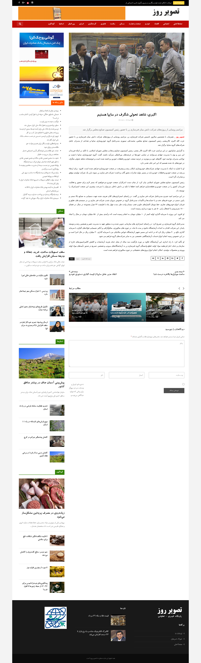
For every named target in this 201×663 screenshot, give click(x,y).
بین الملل (71, 24)
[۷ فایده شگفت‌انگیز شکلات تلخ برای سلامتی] (57, 540)
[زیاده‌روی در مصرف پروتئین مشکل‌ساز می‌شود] (41, 493)
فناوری (103, 24)
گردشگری (92, 24)
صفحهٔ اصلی (177, 24)
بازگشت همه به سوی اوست (49, 121)
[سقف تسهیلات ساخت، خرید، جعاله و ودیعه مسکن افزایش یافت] (41, 233)
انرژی (81, 24)
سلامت (112, 24)
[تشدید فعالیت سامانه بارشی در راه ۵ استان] (57, 410)
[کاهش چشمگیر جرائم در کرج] (57, 441)
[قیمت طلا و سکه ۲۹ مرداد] (118, 619)
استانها (61, 24)
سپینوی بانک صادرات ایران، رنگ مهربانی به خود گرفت (40, 198)
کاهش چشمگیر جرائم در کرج (36, 437)
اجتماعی (166, 24)
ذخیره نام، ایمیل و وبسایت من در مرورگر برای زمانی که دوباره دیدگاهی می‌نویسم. (76, 390)
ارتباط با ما (178, 633)
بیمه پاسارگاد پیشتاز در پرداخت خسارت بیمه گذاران (41, 194)
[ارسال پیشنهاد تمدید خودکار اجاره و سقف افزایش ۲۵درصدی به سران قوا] (57, 326)
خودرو (147, 24)
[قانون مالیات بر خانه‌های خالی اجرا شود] (57, 279)
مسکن (121, 24)
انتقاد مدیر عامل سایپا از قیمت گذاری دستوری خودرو (92, 273)
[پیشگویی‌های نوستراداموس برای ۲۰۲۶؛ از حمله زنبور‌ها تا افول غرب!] (57, 587)
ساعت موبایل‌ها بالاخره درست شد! (168, 273)
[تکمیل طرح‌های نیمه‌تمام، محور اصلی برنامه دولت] (57, 310)
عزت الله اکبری (86, 259)
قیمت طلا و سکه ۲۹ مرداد (98, 616)
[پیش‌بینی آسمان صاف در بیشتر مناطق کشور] (41, 363)
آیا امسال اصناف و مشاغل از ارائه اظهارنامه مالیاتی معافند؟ (152, 3)
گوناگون (51, 24)
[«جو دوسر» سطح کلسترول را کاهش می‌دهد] (57, 556)
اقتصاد (156, 24)
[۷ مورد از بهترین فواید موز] (57, 571)
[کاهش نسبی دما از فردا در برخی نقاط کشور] (57, 456)
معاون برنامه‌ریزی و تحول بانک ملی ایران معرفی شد (41, 125)
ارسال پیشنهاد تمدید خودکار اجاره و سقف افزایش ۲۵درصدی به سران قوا (34, 325)
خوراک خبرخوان (176, 639)
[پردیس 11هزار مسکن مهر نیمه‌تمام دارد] (57, 295)
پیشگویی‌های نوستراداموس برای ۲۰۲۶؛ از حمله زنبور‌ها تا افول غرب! (35, 586)
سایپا (78, 259)
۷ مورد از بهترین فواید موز (37, 568)
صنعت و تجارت (135, 24)
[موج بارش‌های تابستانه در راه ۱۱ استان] (57, 425)
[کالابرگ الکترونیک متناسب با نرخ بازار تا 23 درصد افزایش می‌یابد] (118, 635)
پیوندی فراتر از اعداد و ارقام (49, 110)
